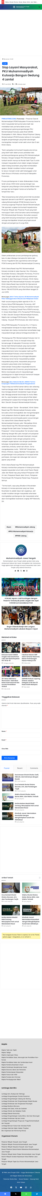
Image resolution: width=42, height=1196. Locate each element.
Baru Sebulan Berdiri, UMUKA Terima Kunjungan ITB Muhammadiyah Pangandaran (18, 383)
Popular (7, 768)
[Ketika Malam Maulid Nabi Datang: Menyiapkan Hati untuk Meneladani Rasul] (7, 806)
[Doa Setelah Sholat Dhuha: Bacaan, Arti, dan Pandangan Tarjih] (7, 787)
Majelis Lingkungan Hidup (10, 1055)
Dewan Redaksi (23, 1179)
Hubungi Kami (34, 1179)
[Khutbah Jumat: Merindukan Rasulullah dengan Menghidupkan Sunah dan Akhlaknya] (7, 816)
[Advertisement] (21, 33)
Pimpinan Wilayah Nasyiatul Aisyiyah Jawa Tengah (17, 1147)
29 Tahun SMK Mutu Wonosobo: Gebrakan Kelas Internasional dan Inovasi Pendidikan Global (10, 682)
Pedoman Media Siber (10, 1179)
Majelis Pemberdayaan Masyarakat (12, 1072)
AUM (11, 59)
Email (4, 740)
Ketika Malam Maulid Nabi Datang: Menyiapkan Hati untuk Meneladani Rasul (27, 805)
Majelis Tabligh (6, 1052)
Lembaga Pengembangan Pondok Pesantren (16, 1096)
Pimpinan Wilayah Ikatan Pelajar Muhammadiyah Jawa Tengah (21, 1154)
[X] (21, 571)
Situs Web (5, 748)
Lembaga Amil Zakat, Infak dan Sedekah (14, 1108)
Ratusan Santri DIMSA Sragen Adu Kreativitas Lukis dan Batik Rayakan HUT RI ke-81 (11, 658)
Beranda (6, 59)
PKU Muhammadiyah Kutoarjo (21, 531)
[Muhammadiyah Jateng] (21, 7)
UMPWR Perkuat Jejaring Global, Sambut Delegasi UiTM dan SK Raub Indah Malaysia (31, 682)
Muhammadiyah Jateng (25, 527)
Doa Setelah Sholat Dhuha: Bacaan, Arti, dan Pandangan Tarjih (26, 787)
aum (9, 527)
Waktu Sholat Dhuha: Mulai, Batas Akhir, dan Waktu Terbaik (26, 795)
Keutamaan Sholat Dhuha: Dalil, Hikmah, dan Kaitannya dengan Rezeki (27, 777)
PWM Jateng (21, 536)
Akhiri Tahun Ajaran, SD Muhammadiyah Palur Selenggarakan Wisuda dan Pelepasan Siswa (20, 298)
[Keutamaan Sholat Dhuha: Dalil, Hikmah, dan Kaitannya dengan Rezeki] (7, 777)
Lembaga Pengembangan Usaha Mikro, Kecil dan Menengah (21, 1116)
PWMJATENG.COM (9, 119)
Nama (4, 731)
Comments (34, 768)
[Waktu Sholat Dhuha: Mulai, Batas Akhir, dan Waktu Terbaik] (7, 797)
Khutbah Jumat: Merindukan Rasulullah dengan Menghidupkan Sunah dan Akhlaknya (25, 816)
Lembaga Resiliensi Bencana (10, 1106)
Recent (19, 768)
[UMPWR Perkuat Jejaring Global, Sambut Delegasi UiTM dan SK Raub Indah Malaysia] (31, 671)
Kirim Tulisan (21, 1182)
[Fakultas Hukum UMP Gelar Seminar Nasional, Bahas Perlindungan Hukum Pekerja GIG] (31, 647)
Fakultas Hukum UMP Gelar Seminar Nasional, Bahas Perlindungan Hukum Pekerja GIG (31, 658)
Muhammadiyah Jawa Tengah (21, 558)
